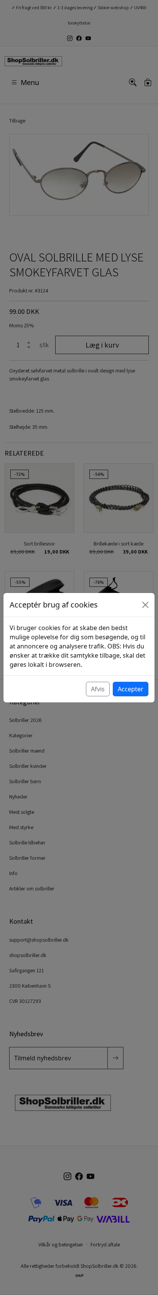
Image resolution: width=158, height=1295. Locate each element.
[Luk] (145, 605)
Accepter (130, 689)
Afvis (98, 689)
